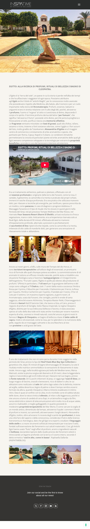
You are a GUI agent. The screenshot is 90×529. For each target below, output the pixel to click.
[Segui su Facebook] (41, 506)
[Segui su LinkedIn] (56, 506)
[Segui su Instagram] (46, 506)
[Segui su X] (36, 506)
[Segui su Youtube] (51, 506)
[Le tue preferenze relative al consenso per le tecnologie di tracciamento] (86, 525)
